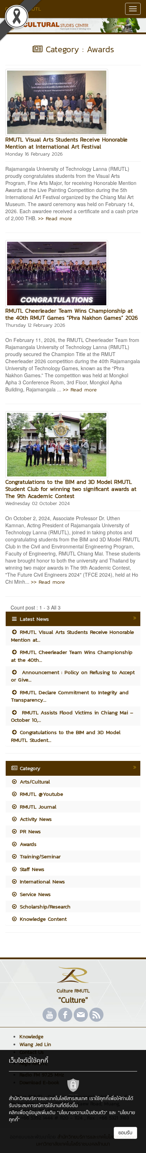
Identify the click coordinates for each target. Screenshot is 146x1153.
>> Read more (55, 218)
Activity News (35, 819)
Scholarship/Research (44, 906)
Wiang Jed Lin (35, 1044)
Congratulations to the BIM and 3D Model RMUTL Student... (65, 736)
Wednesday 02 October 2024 (37, 503)
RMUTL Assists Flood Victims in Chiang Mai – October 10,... (72, 716)
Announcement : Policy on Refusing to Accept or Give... (73, 676)
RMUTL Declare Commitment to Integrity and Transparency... (70, 696)
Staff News (31, 869)
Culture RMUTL (23, 9)
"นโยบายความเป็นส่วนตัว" (82, 1112)
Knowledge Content (42, 919)
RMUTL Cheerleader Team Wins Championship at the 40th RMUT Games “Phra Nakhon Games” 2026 (71, 314)
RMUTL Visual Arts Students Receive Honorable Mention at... (72, 635)
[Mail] (81, 1015)
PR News (29, 831)
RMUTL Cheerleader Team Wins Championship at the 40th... (72, 655)
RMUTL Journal (37, 807)
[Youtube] (50, 1015)
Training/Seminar (39, 856)
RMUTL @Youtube (40, 794)
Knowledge (31, 1036)
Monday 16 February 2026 (34, 154)
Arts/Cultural (34, 781)
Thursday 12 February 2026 (35, 325)
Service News (34, 894)
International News (41, 881)
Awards (27, 844)
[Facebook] (65, 1015)
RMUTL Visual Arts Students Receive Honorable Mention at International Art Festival (66, 143)
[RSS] (96, 1015)
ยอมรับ (125, 1132)
